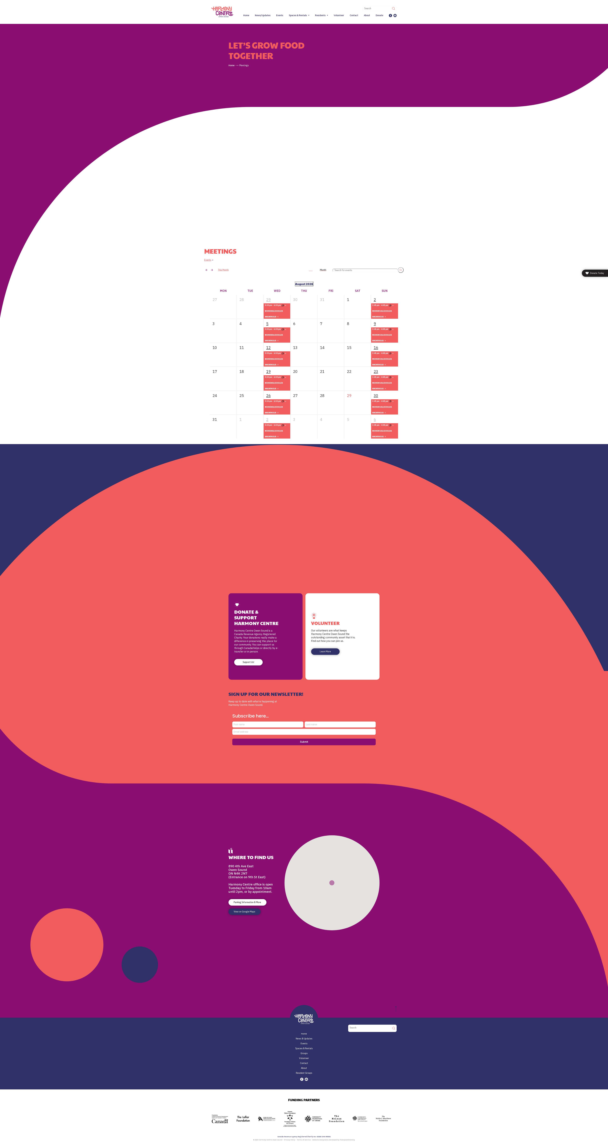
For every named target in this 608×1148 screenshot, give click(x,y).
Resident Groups (304, 1073)
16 (376, 347)
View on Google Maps (244, 911)
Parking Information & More (247, 902)
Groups (304, 1053)
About (367, 15)
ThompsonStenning (347, 1140)
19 (268, 371)
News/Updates (262, 15)
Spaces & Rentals (298, 15)
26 (268, 395)
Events (279, 15)
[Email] (395, 15)
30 (376, 395)
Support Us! (248, 662)
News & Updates (304, 1038)
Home (246, 15)
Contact (354, 15)
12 (268, 347)
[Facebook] (390, 15)
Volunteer (339, 15)
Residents (320, 15)
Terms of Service (304, 1140)
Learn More (325, 651)
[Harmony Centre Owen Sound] (222, 11)
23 (376, 371)
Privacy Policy (289, 1140)
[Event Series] (284, 329)
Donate (379, 15)
